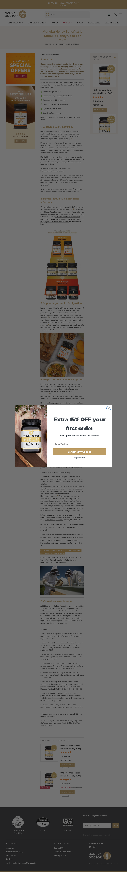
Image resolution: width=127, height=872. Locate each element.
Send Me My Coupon (80, 452)
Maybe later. (80, 457)
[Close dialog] (109, 408)
